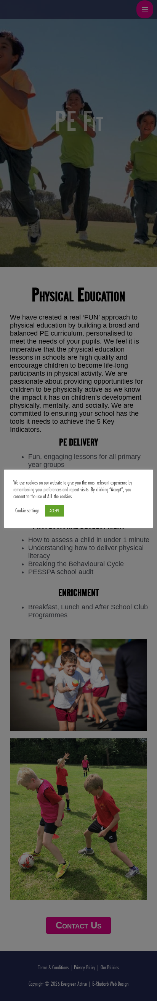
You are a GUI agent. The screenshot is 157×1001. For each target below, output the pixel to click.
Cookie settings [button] (27, 510)
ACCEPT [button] (54, 510)
